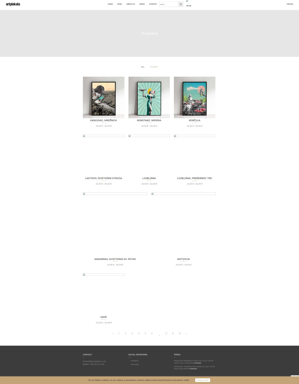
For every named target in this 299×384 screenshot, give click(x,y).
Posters (154, 67)
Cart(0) (290, 4)
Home (110, 4)
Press (142, 4)
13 (180, 333)
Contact (153, 4)
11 (166, 333)
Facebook (134, 361)
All (142, 67)
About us (131, 4)
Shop (119, 4)
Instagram (134, 364)
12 (173, 333)
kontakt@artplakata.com (94, 361)
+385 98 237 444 (97, 364)
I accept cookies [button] (203, 380)
